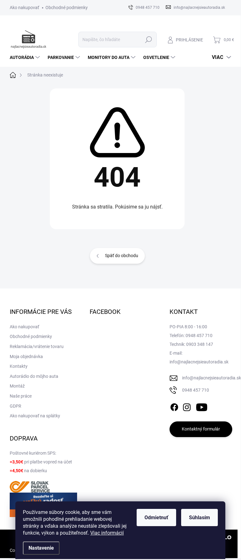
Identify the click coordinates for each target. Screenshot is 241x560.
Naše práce (21, 396)
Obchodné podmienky (66, 7)
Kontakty (19, 366)
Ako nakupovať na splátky (35, 415)
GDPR (15, 406)
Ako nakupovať (24, 7)
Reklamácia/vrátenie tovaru (37, 346)
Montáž (17, 385)
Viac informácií (107, 533)
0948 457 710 (195, 390)
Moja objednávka (26, 356)
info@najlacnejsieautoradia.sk (211, 377)
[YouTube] (202, 406)
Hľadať (148, 39)
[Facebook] (174, 406)
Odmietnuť (156, 517)
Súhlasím (199, 517)
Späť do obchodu (121, 255)
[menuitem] (25, 57)
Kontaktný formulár (201, 428)
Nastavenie (41, 548)
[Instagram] (186, 406)
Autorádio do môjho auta (34, 376)
